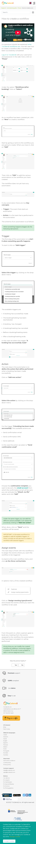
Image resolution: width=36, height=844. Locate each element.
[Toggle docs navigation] (33, 12)
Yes (15, 665)
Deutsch (5, 736)
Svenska (5, 755)
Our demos (6, 778)
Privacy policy (7, 764)
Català (5, 734)
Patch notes (6, 729)
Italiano (5, 746)
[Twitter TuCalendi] (24, 795)
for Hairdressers (7, 782)
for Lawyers (6, 780)
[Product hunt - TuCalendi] (10, 799)
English (5, 740)
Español (5, 742)
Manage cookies (14, 836)
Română (5, 752)
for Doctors (6, 786)
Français (5, 744)
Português (6, 750)
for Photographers (8, 788)
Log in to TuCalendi (9, 55)
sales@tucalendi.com (9, 772)
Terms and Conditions (9, 760)
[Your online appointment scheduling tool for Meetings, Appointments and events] (6, 3)
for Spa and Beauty (8, 784)
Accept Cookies (9, 841)
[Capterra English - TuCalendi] (7, 795)
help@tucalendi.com (9, 770)
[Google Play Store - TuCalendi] (17, 795)
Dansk (5, 738)
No (22, 665)
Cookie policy (7, 762)
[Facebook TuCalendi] (27, 795)
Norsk (5, 748)
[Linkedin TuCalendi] (30, 795)
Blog (4, 727)
